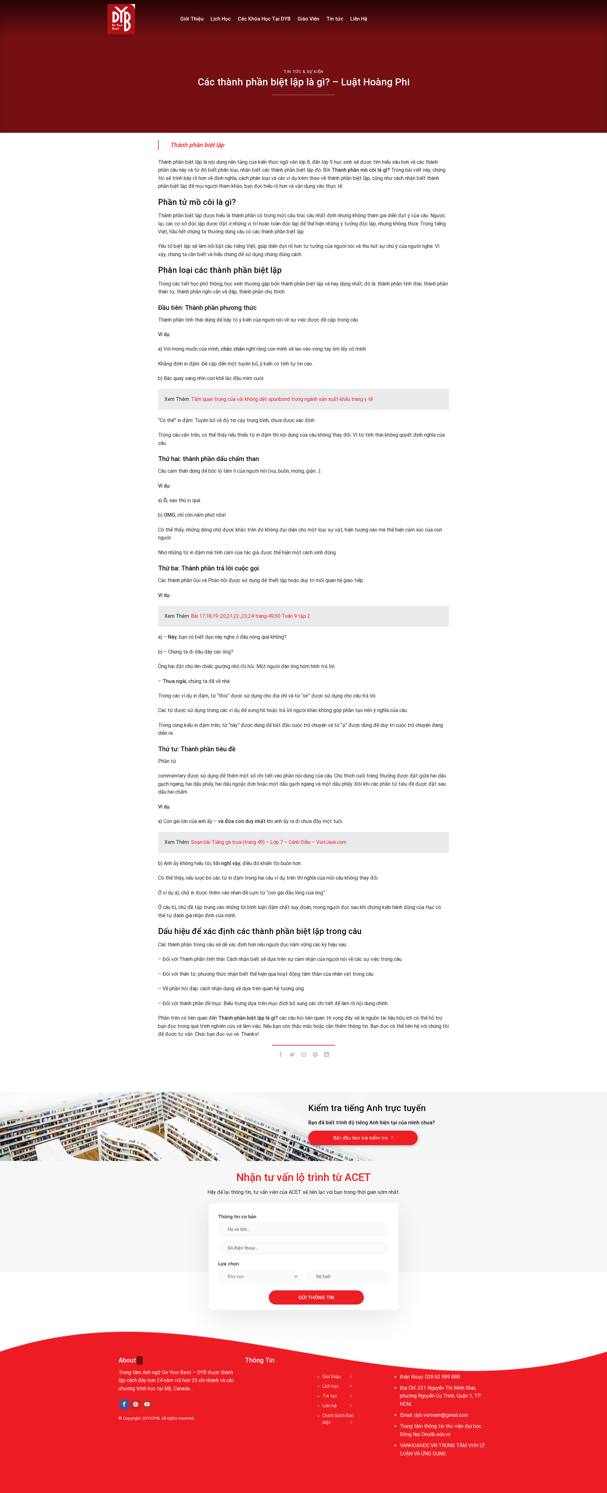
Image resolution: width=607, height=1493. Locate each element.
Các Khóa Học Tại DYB (264, 19)
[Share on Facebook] (281, 1056)
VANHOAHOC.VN (418, 1445)
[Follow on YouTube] (147, 1404)
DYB (156, 1418)
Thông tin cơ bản (237, 1217)
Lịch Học (221, 19)
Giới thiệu (331, 1376)
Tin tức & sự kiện (303, 71)
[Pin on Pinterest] (315, 1056)
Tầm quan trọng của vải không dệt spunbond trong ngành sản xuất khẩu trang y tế (282, 399)
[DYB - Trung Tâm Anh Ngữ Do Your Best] (139, 19)
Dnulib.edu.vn (436, 1434)
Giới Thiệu (192, 19)
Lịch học (330, 1386)
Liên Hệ (358, 19)
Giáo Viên (308, 19)
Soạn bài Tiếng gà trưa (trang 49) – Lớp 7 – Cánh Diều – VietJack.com (268, 842)
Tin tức (334, 19)
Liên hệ (329, 1405)
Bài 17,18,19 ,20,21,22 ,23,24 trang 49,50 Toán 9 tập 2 (250, 616)
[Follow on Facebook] (124, 1404)
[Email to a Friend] (303, 1056)
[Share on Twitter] (292, 1056)
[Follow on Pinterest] (136, 1404)
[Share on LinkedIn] (327, 1056)
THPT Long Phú (138, 1447)
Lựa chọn (228, 1264)
